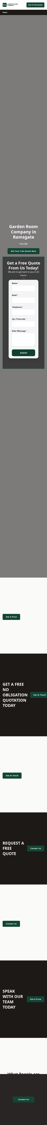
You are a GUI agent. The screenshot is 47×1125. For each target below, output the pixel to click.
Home (5, 12)
